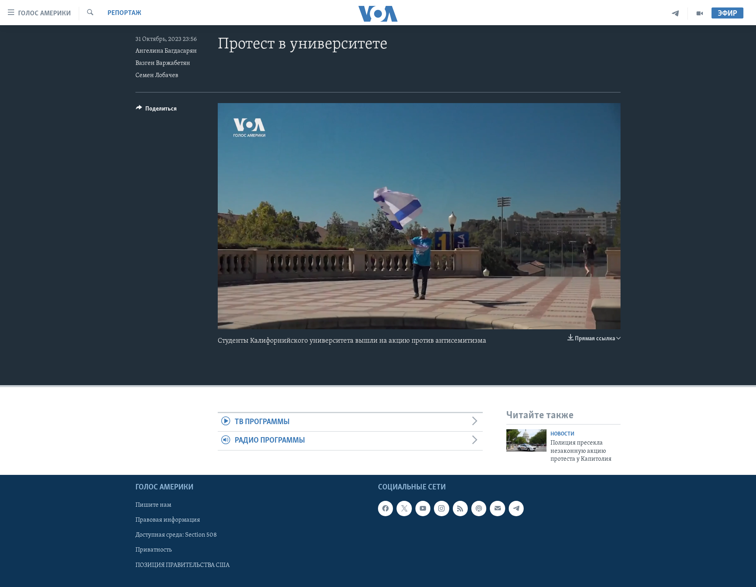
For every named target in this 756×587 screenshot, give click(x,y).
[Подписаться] (497, 508)
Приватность (153, 550)
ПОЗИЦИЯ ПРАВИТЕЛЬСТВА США (182, 565)
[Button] (156, 110)
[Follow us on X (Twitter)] (404, 508)
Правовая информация (167, 520)
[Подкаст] (478, 508)
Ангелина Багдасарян (166, 51)
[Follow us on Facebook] (385, 508)
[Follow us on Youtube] (422, 508)
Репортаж (124, 13)
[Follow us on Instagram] (441, 508)
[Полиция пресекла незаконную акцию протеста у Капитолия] (526, 440)
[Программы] (700, 13)
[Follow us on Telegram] (516, 508)
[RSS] (460, 508)
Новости (562, 434)
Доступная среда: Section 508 (176, 535)
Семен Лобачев (156, 75)
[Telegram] (675, 13)
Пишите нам (153, 505)
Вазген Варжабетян (162, 63)
